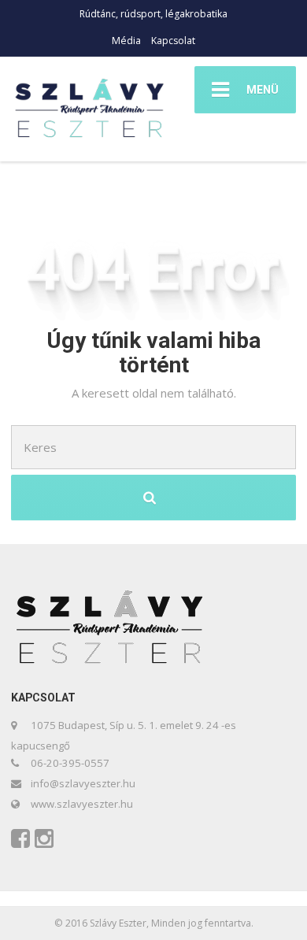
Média (126, 40)
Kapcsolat (173, 40)
